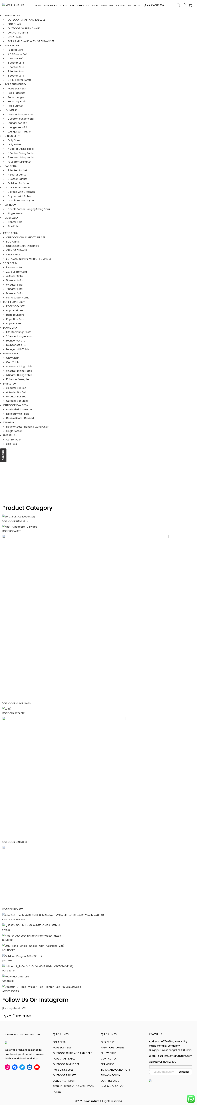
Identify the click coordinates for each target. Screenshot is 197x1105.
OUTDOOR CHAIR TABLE (16, 703)
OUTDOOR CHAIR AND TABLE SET (27, 20)
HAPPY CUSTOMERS (112, 1047)
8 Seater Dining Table (21, 157)
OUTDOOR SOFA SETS (15, 521)
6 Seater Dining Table (21, 153)
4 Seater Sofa (16, 58)
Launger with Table (19, 131)
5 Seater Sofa (16, 63)
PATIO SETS (11, 15)
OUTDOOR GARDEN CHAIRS (24, 28)
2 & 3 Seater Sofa (18, 54)
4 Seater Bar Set (18, 174)
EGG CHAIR (14, 24)
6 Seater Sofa (16, 67)
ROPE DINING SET (12, 909)
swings (6, 929)
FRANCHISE (107, 1064)
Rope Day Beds (17, 101)
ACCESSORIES (10, 991)
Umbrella (8, 981)
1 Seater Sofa (15, 50)
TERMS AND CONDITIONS (116, 1069)
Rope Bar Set (15, 106)
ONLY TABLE (15, 37)
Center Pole (15, 222)
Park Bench (9, 970)
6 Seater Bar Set (17, 179)
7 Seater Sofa (16, 71)
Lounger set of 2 (17, 123)
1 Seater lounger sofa (20, 114)
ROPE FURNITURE (15, 84)
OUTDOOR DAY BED (16, 187)
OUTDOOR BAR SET (13, 919)
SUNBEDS (7, 940)
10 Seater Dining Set (19, 162)
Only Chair (14, 140)
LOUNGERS (11, 110)
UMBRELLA (11, 217)
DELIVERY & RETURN (64, 1081)
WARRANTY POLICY (112, 1086)
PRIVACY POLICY (110, 1075)
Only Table (14, 144)
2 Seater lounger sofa (21, 118)
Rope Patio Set (16, 93)
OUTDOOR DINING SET (16, 842)
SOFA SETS (11, 45)
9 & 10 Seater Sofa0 (19, 80)
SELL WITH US (108, 1053)
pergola (7, 960)
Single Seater (16, 213)
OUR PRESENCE (110, 1081)
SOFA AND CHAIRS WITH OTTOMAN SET (31, 41)
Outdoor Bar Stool (18, 183)
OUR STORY (108, 1042)
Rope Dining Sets (63, 1069)
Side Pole (13, 226)
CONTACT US (109, 1058)
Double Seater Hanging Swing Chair (29, 209)
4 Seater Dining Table (21, 149)
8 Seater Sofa (16, 75)
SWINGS (9, 205)
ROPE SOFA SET (17, 88)
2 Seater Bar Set (17, 170)
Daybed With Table (19, 196)
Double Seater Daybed (21, 200)
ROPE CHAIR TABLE (13, 713)
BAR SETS (10, 166)
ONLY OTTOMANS (18, 32)
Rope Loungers (17, 97)
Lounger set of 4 (17, 127)
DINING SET (11, 136)
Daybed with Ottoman (21, 192)
